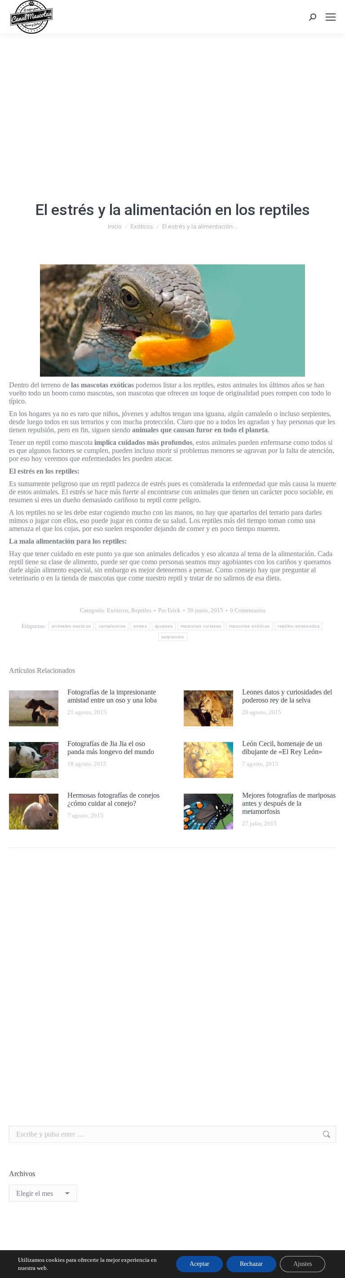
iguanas (163, 626)
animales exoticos (71, 626)
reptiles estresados (298, 626)
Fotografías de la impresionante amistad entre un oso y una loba (112, 696)
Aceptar (199, 1263)
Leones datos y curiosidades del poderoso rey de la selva (287, 696)
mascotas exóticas (249, 626)
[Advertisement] (172, 101)
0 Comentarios (247, 610)
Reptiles (141, 610)
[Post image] (33, 708)
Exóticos (117, 610)
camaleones (112, 626)
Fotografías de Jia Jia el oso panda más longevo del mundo (110, 747)
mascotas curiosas (201, 626)
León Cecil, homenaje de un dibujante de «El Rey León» (282, 747)
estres (140, 626)
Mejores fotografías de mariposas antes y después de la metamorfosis (289, 803)
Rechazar (251, 1263)
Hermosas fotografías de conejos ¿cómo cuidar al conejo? (113, 799)
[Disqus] (172, 982)
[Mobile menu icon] (330, 17)
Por (169, 610)
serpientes (172, 636)
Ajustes (302, 1263)
